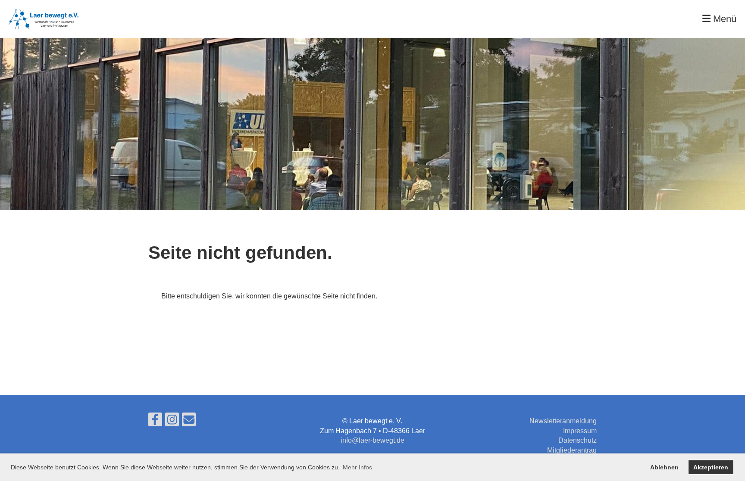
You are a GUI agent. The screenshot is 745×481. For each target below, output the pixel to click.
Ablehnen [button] (664, 467)
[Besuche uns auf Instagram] (172, 421)
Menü (723, 18)
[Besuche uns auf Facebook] (155, 421)
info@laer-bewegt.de (372, 440)
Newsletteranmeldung (563, 421)
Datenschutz (577, 440)
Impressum (580, 430)
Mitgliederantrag (572, 450)
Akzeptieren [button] (710, 467)
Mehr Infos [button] (357, 467)
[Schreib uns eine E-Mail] (189, 421)
